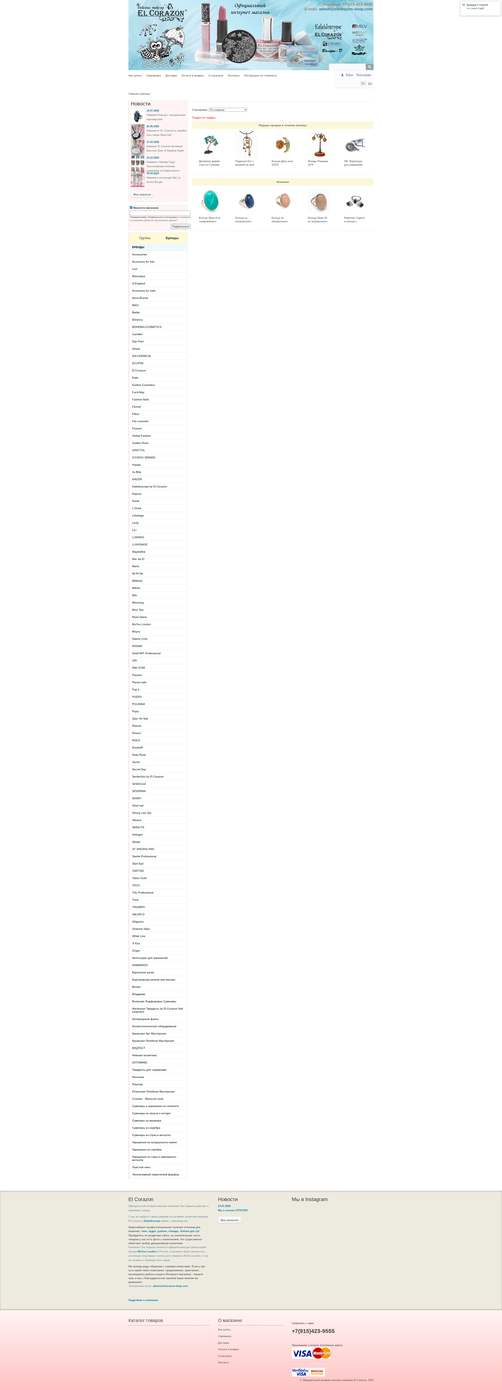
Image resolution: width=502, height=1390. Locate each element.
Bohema (137, 319)
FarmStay (138, 392)
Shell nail (137, 805)
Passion (137, 675)
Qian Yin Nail (140, 718)
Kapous (137, 493)
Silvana (136, 820)
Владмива (138, 994)
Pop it (135, 689)
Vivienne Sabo (141, 928)
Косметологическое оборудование (154, 1026)
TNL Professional (142, 892)
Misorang (138, 602)
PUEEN (136, 696)
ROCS (136, 740)
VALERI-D (138, 914)
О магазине (215, 75)
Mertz (135, 566)
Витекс (136, 986)
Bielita (136, 312)
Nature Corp (139, 638)
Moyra (136, 631)
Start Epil (137, 863)
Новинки (282, 181)
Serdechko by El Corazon (148, 776)
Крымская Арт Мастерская (149, 1033)
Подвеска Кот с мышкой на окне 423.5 (244, 165)
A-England (138, 283)
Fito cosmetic (140, 421)
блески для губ (189, 1231)
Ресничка (138, 1077)
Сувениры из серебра (146, 1127)
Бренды (138, 247)
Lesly (135, 522)
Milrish (136, 588)
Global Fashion (141, 435)
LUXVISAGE (139, 544)
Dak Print (138, 341)
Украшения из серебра (147, 1149)
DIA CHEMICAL (141, 355)
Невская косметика (144, 1055)
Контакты (234, 75)
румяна (162, 1231)
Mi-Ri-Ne (137, 573)
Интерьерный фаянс (145, 1019)
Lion (134, 268)
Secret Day (139, 769)
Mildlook (137, 580)
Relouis (136, 725)
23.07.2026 (224, 1206)
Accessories (139, 254)
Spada (136, 841)
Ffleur (135, 414)
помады (173, 1231)
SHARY (136, 798)
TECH (136, 885)
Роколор (137, 1084)
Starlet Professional (144, 856)
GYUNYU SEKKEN (143, 457)
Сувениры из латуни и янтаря (151, 1113)
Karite (135, 501)
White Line (138, 936)
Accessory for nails (144, 290)
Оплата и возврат (192, 75)
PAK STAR (138, 667)
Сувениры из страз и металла (151, 1135)
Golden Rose (140, 443)
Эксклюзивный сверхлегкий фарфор (155, 1174)
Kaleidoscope (152, 1220)
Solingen (137, 834)
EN (370, 83)
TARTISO (138, 870)
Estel (135, 377)
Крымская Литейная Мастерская (153, 1040)
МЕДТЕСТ (138, 1048)
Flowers (137, 428)
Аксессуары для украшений (150, 957)
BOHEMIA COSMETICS (147, 326)
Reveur (136, 733)
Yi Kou (136, 943)
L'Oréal (136, 508)
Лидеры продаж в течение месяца (282, 125)
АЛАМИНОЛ (140, 965)
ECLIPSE (138, 363)
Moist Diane (139, 617)
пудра (152, 1231)
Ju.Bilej (136, 472)
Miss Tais (138, 609)
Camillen (137, 334)
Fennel (136, 406)
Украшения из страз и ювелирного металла (154, 1158)
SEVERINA (139, 791)
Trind (135, 899)
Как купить (135, 75)
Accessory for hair (143, 261)
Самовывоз (153, 75)
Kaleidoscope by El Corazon (149, 486)
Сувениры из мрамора (146, 1120)
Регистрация (363, 74)
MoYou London (141, 624)
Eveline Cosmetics (143, 385)
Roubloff (137, 747)
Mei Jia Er (138, 559)
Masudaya (138, 276)
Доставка (171, 75)
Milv (134, 595)
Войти (349, 74)
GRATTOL (138, 450)
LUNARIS (138, 537)
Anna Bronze (140, 297)
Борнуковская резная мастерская (153, 979)
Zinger (136, 950)
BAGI (135, 305)
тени (144, 1231)
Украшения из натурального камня (154, 1142)
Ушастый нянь (141, 1167)
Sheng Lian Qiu (141, 812)
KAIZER (137, 479)
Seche (136, 762)
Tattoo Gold (139, 878)
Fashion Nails (140, 399)
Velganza (138, 921)
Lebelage (138, 515)
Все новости (142, 194)
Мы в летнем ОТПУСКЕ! (233, 1210)
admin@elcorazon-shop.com (346, 9)
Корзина (471, 5)
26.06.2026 (152, 126)
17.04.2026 (152, 142)
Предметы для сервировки (149, 1069)
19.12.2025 (152, 157)
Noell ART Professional (146, 653)
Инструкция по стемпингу (260, 75)
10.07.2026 (152, 110)
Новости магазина (145, 207)
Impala (136, 464)
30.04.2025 (152, 173)
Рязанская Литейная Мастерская (153, 1091)
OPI (134, 660)
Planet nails (139, 682)
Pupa (135, 711)
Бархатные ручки (143, 972)
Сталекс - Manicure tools (147, 1098)
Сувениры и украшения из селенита (155, 1106)
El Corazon (139, 370)
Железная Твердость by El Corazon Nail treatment (157, 1010)
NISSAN (137, 646)
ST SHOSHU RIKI (143, 849)
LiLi (134, 530)
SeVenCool (139, 783)
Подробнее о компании (143, 1300)
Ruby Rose (139, 754)
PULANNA (138, 704)
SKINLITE (138, 827)
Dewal (136, 348)
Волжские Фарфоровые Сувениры (154, 1001)
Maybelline (139, 551)
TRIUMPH (138, 907)
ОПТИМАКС (140, 1062)
